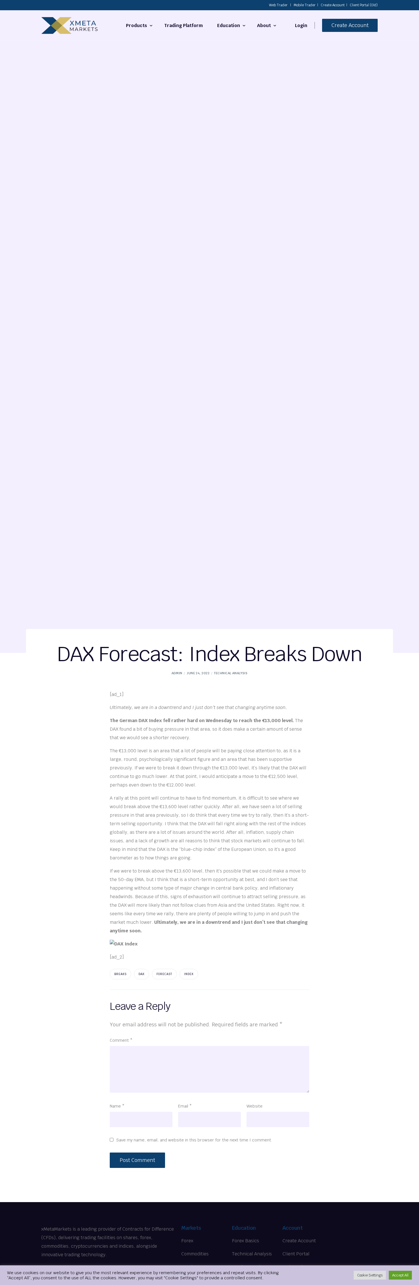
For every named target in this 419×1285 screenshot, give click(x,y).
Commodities (195, 1254)
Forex (187, 1241)
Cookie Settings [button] (370, 1275)
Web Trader (278, 5)
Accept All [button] (400, 1275)
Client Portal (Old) (364, 5)
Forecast (164, 974)
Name (117, 1106)
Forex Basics (245, 1241)
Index (189, 974)
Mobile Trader (305, 5)
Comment (121, 1040)
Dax (142, 974)
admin (177, 673)
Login (301, 25)
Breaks (120, 974)
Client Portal (296, 1254)
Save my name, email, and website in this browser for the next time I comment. (194, 1140)
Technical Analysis (230, 673)
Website (255, 1106)
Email (185, 1106)
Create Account (333, 5)
